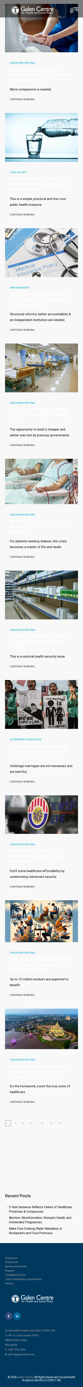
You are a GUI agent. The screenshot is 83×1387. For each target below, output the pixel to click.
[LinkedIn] (17, 1316)
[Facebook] (9, 1316)
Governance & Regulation (25, 739)
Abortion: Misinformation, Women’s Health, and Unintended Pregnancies (41, 74)
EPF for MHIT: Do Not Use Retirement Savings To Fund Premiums (36, 856)
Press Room (12, 1262)
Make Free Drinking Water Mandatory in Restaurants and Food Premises (38, 184)
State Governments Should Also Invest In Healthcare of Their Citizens (40, 1071)
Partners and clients (16, 1266)
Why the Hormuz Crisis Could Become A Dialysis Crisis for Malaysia (38, 526)
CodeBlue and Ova (15, 1274)
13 (51, 1123)
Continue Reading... (23, 99)
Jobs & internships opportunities (23, 1279)
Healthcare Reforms (22, 63)
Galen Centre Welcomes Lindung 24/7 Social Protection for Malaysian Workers (40, 964)
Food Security (18, 172)
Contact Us (11, 1258)
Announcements (20, 287)
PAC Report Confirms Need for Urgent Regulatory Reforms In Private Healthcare (39, 299)
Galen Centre (25, 1377)
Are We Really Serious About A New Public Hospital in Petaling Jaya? (39, 414)
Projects (9, 1270)
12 (42, 1123)
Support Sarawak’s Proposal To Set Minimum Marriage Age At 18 (39, 751)
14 (59, 1123)
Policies (9, 1283)
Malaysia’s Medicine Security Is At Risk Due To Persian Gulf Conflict (39, 641)
